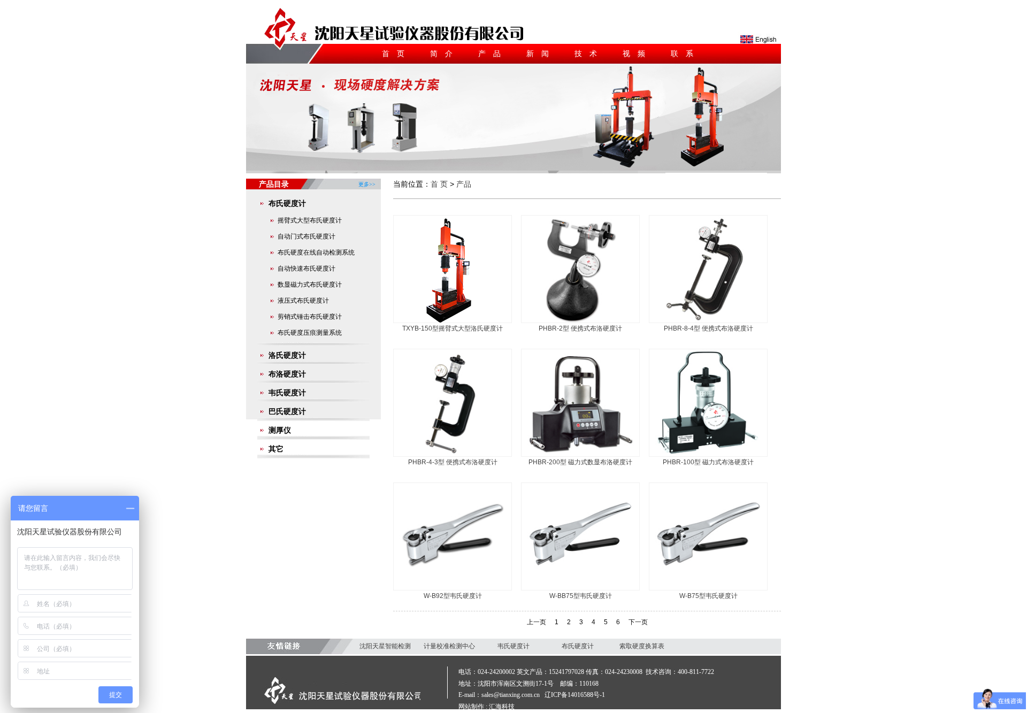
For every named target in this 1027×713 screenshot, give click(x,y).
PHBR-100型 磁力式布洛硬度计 (708, 462)
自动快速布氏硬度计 (306, 268)
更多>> (366, 180)
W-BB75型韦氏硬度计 (580, 596)
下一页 (638, 622)
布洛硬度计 (287, 374)
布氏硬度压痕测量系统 (310, 332)
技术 (589, 53)
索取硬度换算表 (641, 646)
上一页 (536, 622)
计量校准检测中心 (449, 646)
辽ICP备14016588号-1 (575, 695)
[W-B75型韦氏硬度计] (708, 588)
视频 (638, 53)
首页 (397, 53)
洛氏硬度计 (287, 355)
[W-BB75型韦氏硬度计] (580, 588)
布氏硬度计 (287, 203)
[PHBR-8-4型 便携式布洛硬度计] (708, 320)
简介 (445, 53)
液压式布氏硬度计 (303, 300)
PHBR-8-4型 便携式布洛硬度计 (708, 328)
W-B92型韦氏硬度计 (453, 596)
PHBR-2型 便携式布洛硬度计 (580, 328)
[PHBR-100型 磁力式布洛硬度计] (708, 454)
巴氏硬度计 (287, 411)
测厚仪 (280, 430)
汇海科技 (502, 706)
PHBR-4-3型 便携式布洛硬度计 (452, 462)
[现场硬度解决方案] (513, 168)
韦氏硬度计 (287, 392)
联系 (686, 53)
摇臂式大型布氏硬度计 (310, 220)
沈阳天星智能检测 (385, 646)
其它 (276, 448)
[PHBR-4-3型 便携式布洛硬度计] (452, 454)
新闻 (541, 53)
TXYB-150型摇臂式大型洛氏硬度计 (452, 328)
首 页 (439, 184)
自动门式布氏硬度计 (306, 236)
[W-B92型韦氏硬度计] (452, 588)
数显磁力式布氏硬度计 (310, 284)
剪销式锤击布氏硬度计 (310, 316)
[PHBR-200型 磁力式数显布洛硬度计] (580, 454)
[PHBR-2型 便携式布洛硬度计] (580, 320)
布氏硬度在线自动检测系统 (316, 252)
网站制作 (471, 706)
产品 (493, 53)
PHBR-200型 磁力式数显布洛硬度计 (580, 462)
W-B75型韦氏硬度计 (708, 596)
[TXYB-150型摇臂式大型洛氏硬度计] (452, 320)
